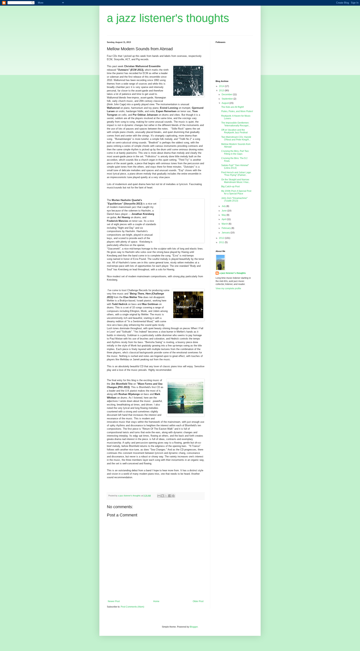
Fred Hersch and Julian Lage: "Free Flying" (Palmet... (236, 173)
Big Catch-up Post (230, 186)
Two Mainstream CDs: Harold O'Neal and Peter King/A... (236, 138)
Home (156, 601)
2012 (222, 238)
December (227, 94)
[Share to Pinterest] (173, 496)
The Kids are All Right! (232, 107)
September (227, 98)
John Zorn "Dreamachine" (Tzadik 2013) (234, 199)
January (226, 232)
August (225, 103)
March (225, 223)
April (224, 219)
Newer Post (114, 601)
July (224, 206)
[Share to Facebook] (170, 496)
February (226, 228)
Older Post (198, 601)
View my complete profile (228, 288)
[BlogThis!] (162, 496)
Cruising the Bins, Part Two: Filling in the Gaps (235, 152)
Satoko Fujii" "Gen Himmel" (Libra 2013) (235, 166)
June (224, 210)
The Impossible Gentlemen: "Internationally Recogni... (235, 124)
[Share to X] (166, 496)
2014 (222, 86)
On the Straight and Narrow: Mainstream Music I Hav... (235, 181)
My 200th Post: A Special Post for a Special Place (236, 192)
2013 (222, 90)
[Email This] (159, 496)
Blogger (194, 627)
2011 (222, 242)
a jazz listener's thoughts (168, 18)
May (224, 215)
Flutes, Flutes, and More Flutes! (237, 111)
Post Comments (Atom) (132, 606)
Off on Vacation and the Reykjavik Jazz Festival (234, 131)
